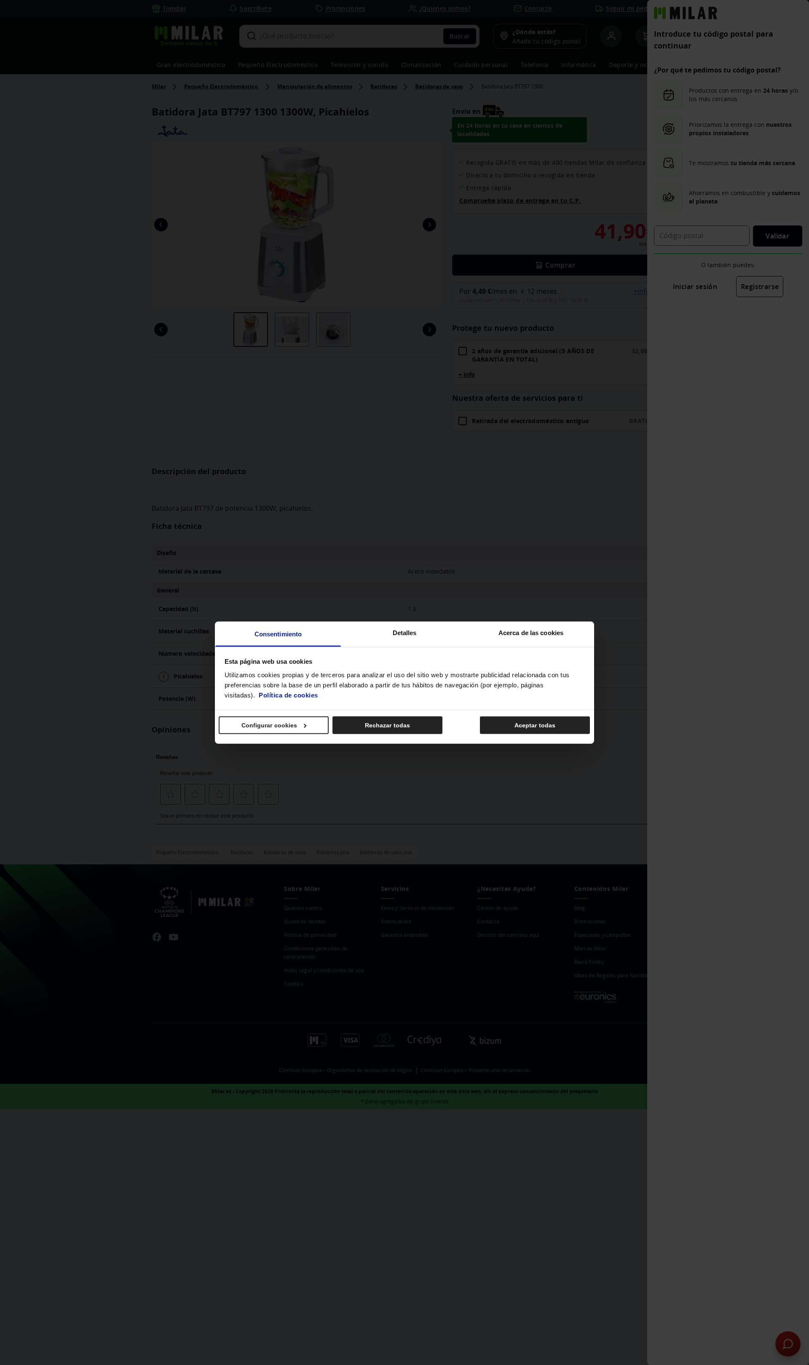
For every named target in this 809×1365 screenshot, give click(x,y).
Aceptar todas (534, 725)
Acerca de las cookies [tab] (530, 632)
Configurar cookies (269, 725)
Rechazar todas (387, 725)
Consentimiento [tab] (278, 633)
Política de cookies (288, 694)
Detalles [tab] (405, 632)
